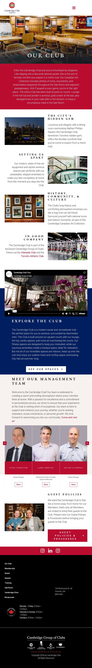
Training (8, 583)
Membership (10, 568)
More (18, 484)
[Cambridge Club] (12, 8)
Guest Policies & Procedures (65, 535)
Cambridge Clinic (12, 592)
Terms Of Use (55, 652)
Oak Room (9, 588)
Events (7, 573)
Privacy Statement (39, 652)
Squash (8, 578)
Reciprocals (9, 597)
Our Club (8, 564)
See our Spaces (44, 369)
